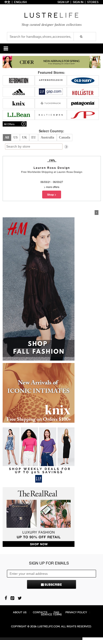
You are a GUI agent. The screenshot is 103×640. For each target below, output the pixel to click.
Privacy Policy (76, 612)
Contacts (40, 612)
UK (24, 137)
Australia (47, 137)
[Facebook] (6, 598)
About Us (20, 612)
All (7, 137)
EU (33, 137)
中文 (7, 2)
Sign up (63, 2)
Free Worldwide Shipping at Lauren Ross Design (51, 172)
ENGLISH (20, 2)
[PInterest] (12, 598)
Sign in (78, 2)
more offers (52, 187)
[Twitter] (20, 598)
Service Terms (51, 614)
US (15, 137)
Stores (92, 2)
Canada (64, 137)
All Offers (9, 124)
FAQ (56, 612)
